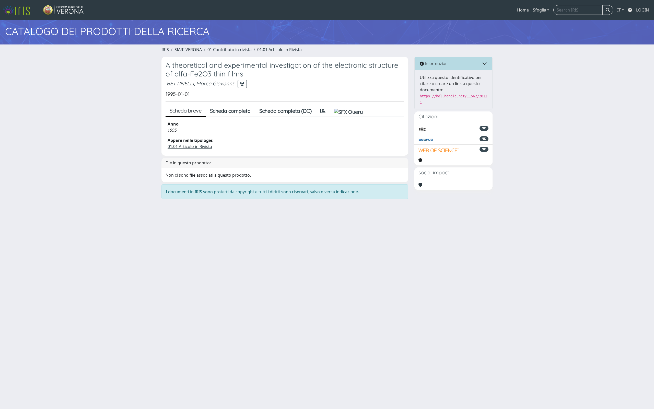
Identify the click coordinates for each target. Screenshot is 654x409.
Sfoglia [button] (539, 10)
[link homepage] (18, 10)
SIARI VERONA (188, 49)
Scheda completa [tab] (230, 111)
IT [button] (619, 10)
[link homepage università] (63, 10)
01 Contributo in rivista (229, 49)
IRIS (165, 49)
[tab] (323, 111)
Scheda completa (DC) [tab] (285, 111)
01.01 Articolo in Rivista (279, 49)
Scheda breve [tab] (186, 110)
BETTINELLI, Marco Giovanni (200, 83)
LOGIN (642, 10)
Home (523, 10)
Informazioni (436, 63)
